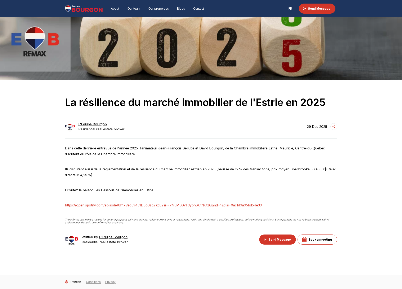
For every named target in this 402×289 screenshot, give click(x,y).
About (115, 8)
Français (75, 282)
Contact (198, 8)
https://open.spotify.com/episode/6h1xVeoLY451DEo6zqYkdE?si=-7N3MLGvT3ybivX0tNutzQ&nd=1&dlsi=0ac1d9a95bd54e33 (163, 205)
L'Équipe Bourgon (113, 237)
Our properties (158, 8)
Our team (134, 8)
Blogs (181, 8)
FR (290, 8)
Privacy (110, 282)
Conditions (93, 282)
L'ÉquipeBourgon (92, 124)
